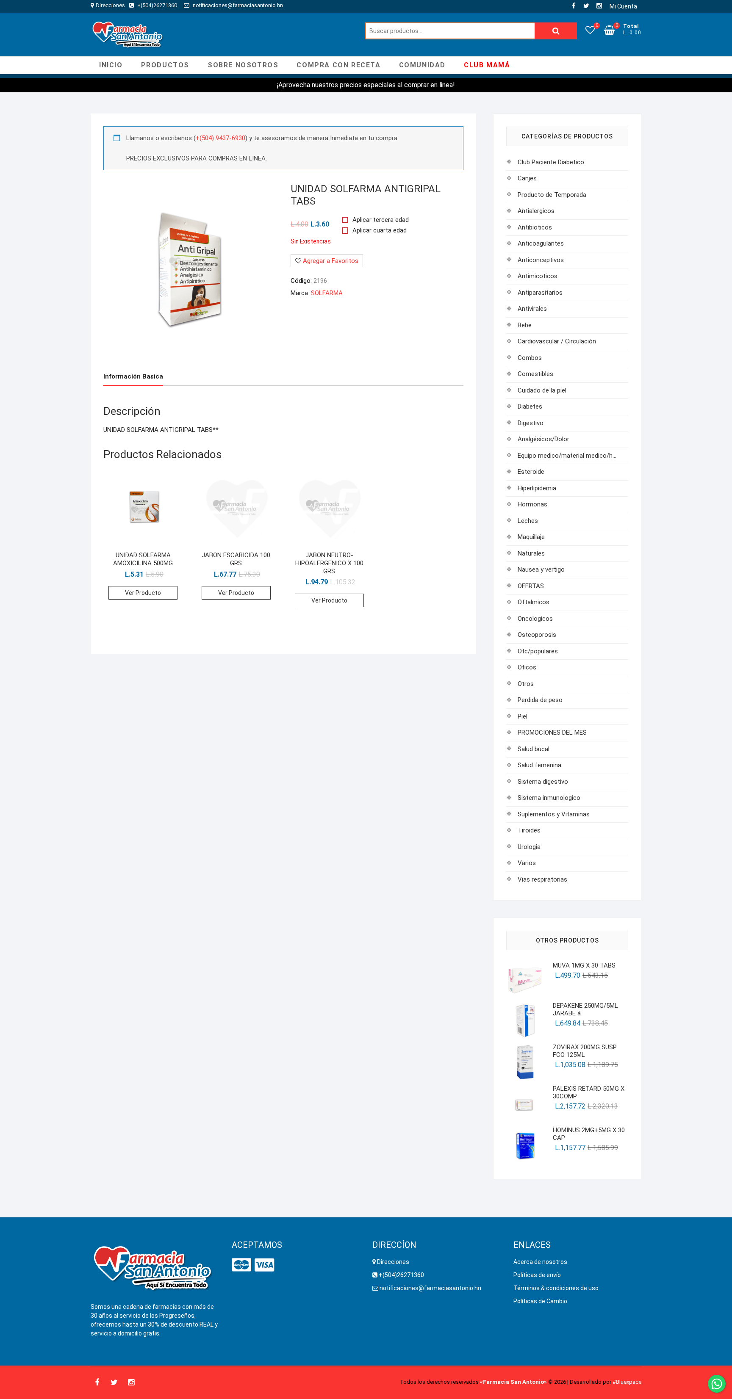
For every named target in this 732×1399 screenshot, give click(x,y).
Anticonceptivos (541, 260)
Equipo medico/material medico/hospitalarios (567, 455)
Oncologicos (535, 618)
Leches (528, 521)
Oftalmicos (533, 602)
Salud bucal (533, 749)
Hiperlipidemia (537, 488)
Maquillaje (531, 537)
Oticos (527, 667)
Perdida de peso (540, 700)
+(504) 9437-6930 (220, 138)
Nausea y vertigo (541, 569)
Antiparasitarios (540, 292)
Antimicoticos (537, 276)
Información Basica (133, 376)
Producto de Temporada (552, 195)
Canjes (527, 178)
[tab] (133, 377)
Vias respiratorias (542, 879)
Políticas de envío (537, 1275)
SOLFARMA (327, 293)
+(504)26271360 (158, 5)
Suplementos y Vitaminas (554, 814)
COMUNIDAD (422, 65)
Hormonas (532, 504)
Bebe (525, 325)
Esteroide (531, 472)
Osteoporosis (537, 635)
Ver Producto (143, 592)
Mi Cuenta (623, 6)
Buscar (556, 30)
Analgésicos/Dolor (543, 439)
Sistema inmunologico (549, 798)
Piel (522, 716)
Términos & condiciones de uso (556, 1288)
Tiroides (529, 830)
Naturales (531, 553)
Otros (526, 684)
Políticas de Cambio (540, 1301)
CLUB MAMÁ (487, 65)
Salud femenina (539, 765)
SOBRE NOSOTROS (243, 65)
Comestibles (535, 374)
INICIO (111, 65)
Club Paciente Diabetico (551, 162)
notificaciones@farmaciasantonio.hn (237, 5)
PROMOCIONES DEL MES (552, 732)
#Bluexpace (627, 1382)
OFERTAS (531, 586)
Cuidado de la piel (542, 390)
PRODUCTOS (165, 65)
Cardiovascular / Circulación (557, 341)
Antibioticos (535, 227)
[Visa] (264, 1265)
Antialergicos (536, 211)
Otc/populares (538, 651)
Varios (527, 863)
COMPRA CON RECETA (338, 65)
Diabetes (530, 406)
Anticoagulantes (541, 243)
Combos (530, 358)
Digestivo (530, 423)
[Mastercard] (241, 1265)
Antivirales (532, 308)
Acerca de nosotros (540, 1261)
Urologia (529, 847)
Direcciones (110, 5)
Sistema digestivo (543, 781)
